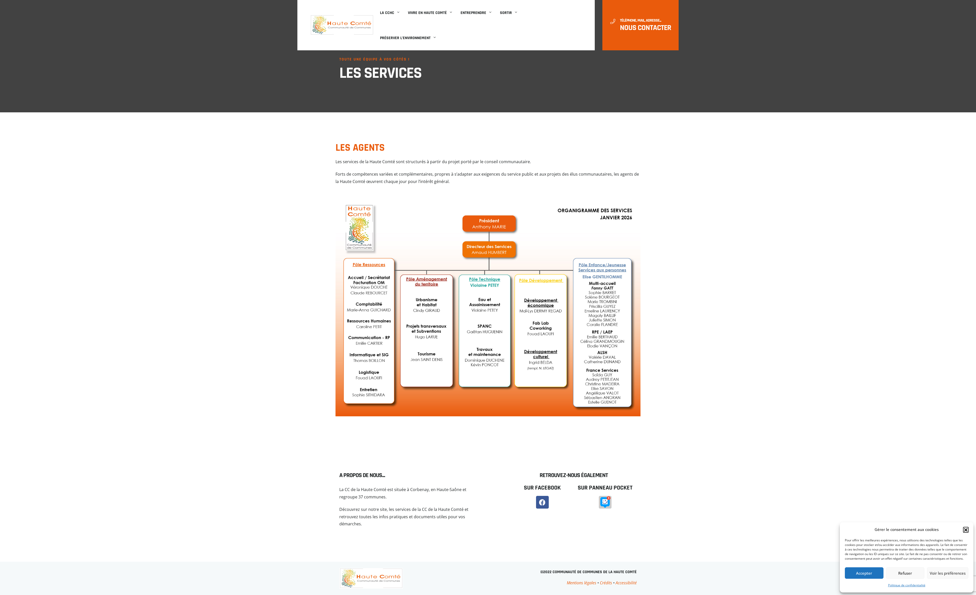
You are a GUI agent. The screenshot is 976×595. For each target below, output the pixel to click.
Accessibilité (626, 583)
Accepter (864, 573)
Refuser (905, 573)
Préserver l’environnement (405, 38)
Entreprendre (473, 13)
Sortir (506, 13)
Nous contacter (645, 28)
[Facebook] (542, 502)
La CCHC (387, 13)
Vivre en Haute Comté (427, 13)
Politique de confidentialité (906, 585)
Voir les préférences (948, 573)
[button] (965, 529)
